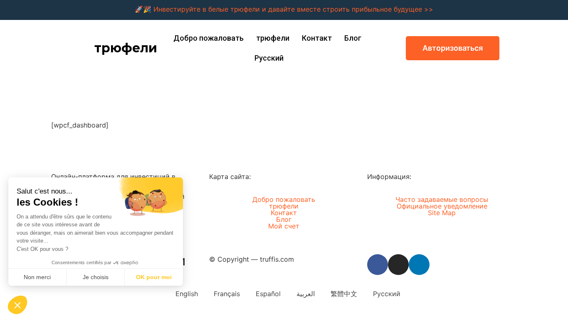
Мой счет (283, 226)
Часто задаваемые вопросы (441, 199)
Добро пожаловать (208, 38)
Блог (352, 38)
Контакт (317, 38)
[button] (452, 48)
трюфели (125, 48)
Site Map (442, 212)
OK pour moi (154, 277)
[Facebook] (377, 264)
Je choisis (96, 277)
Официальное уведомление (442, 206)
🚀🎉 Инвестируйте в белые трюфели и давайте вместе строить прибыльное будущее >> (284, 9)
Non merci (37, 277)
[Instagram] (398, 264)
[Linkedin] (419, 264)
